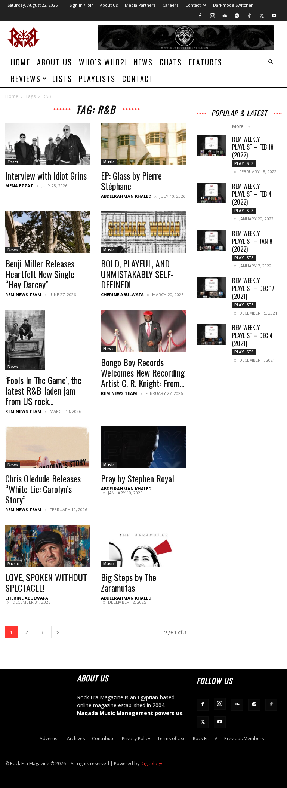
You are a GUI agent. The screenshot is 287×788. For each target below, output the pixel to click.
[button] (271, 62)
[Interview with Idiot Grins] (47, 144)
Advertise (50, 738)
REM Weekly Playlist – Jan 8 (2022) (252, 241)
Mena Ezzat (19, 185)
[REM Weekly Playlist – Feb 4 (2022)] (211, 193)
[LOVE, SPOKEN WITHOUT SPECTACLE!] (47, 546)
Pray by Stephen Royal (137, 478)
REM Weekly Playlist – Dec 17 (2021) (253, 288)
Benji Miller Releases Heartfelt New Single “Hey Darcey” (39, 274)
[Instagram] (212, 15)
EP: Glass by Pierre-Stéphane (132, 181)
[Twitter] (261, 15)
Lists (62, 78)
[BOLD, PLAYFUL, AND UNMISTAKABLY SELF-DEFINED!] (143, 232)
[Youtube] (274, 15)
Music (108, 162)
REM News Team (23, 294)
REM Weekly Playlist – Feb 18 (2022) (253, 147)
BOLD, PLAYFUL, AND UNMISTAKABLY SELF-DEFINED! (137, 274)
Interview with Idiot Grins (46, 175)
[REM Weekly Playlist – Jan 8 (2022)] (211, 240)
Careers (170, 5)
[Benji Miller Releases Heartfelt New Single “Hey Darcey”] (47, 232)
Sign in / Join (82, 5)
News (143, 62)
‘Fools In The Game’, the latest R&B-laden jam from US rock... (43, 390)
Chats (171, 62)
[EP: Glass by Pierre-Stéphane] (143, 144)
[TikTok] (249, 15)
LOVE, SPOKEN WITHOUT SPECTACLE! (46, 582)
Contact (193, 5)
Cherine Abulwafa (122, 294)
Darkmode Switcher (233, 5)
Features (205, 62)
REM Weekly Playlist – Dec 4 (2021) (252, 335)
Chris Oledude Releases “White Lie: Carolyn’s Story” (43, 489)
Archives (76, 738)
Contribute (103, 738)
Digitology (151, 763)
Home (20, 62)
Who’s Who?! (103, 62)
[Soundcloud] (224, 15)
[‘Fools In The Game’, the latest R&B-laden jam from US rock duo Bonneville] (47, 340)
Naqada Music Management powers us (129, 713)
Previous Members (244, 738)
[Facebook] (200, 15)
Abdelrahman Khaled (126, 196)
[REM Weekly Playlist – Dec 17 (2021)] (211, 287)
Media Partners (140, 5)
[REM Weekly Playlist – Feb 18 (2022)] (211, 145)
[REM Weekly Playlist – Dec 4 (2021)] (211, 334)
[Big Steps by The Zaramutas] (143, 546)
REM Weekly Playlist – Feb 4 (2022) (252, 194)
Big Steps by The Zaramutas (128, 582)
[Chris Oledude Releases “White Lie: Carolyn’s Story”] (47, 447)
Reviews (26, 78)
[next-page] (57, 632)
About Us (109, 5)
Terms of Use (171, 738)
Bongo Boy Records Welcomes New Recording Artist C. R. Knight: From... (143, 372)
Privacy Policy (136, 738)
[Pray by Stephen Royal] (143, 447)
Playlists (97, 78)
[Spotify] (237, 15)
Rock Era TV (205, 738)
